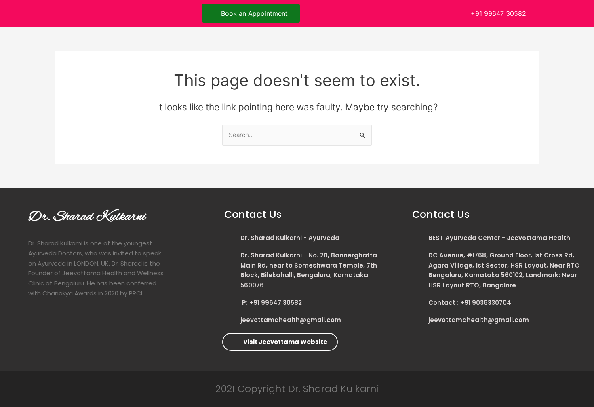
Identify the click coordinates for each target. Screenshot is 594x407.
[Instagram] (88, 12)
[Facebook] (52, 12)
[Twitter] (70, 12)
